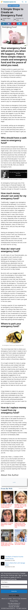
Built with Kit (14, 595)
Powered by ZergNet (23, 488)
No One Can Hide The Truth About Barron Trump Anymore (6, 506)
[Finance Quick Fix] (8, 2)
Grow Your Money (13, 5)
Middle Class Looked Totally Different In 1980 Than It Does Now (7, 544)
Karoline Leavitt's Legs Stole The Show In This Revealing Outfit (20, 506)
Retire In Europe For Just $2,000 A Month (20, 543)
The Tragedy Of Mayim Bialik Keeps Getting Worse (7, 524)
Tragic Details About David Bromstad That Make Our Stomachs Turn (20, 525)
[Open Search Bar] (22, 2)
